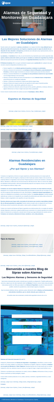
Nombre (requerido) (27, 313)
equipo (33, 47)
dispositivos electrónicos (17, 64)
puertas (29, 68)
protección (38, 63)
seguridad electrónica (33, 59)
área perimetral (33, 73)
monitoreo (12, 56)
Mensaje (27, 334)
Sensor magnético (8, 68)
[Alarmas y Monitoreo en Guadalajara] (6, 3)
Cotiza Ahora (27, 29)
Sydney (36, 399)
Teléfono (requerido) (27, 327)
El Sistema (4, 63)
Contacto (3, 384)
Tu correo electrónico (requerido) (27, 320)
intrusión (12, 50)
